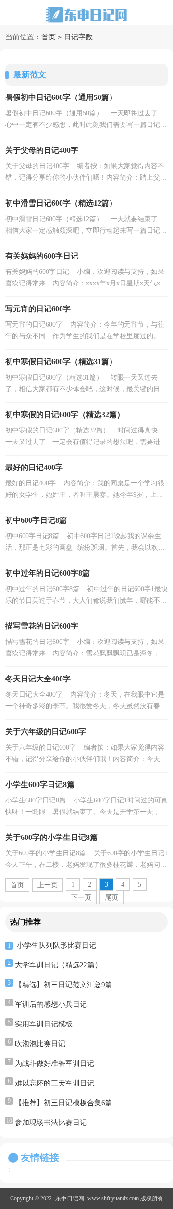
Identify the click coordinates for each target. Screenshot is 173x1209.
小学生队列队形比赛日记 (56, 945)
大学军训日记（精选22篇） (58, 965)
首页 (48, 37)
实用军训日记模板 (44, 1024)
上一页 (47, 884)
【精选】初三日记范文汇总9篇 (63, 984)
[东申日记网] (86, 15)
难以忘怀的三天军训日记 (54, 1083)
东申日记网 (69, 1198)
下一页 (81, 897)
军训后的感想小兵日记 (51, 1004)
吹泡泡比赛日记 (40, 1044)
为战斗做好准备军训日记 (54, 1063)
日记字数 (78, 37)
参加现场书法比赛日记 (51, 1122)
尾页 (111, 897)
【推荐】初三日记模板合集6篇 (63, 1103)
